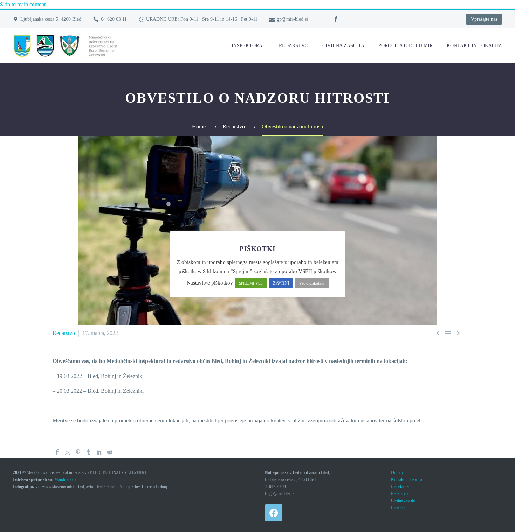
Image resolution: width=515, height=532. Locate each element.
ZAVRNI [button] (281, 283)
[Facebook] (336, 19)
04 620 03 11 (114, 19)
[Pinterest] (78, 452)
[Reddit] (109, 452)
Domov (397, 472)
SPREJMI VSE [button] (251, 283)
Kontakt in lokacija (406, 479)
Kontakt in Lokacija (474, 45)
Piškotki (398, 507)
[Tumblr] (88, 452)
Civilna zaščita (343, 45)
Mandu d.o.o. (65, 479)
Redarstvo (293, 45)
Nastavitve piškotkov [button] (210, 283)
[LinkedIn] (99, 452)
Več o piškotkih (311, 283)
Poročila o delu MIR (405, 45)
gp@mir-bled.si (292, 19)
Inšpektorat (248, 45)
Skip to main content (23, 4)
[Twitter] (67, 452)
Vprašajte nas (484, 19)
